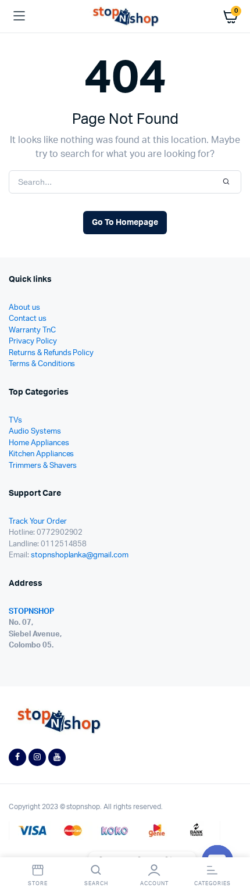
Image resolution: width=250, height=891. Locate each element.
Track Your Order (38, 521)
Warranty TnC (32, 330)
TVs (15, 420)
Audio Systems (35, 431)
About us (24, 308)
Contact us (28, 319)
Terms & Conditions (42, 364)
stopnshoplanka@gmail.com (79, 555)
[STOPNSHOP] (125, 16)
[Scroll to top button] (231, 844)
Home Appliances (39, 443)
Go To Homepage (125, 223)
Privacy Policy (33, 341)
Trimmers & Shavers (43, 466)
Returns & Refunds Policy (51, 353)
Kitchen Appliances (41, 454)
